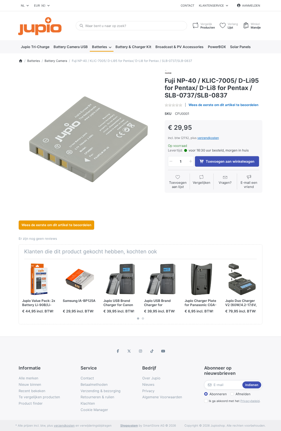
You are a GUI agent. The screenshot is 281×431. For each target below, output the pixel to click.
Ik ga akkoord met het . (234, 401)
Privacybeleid (249, 401)
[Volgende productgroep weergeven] (257, 291)
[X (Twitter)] (129, 351)
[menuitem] (35, 47)
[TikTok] (152, 351)
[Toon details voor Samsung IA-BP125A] (80, 279)
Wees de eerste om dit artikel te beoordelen (223, 105)
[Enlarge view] (88, 139)
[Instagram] (140, 351)
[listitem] (88, 139)
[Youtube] (163, 351)
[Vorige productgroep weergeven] (24, 291)
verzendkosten (208, 138)
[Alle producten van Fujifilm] (168, 73)
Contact (187, 5)
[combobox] (25, 5)
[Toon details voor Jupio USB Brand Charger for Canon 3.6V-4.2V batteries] (120, 279)
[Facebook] (118, 351)
